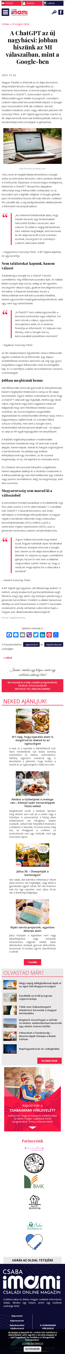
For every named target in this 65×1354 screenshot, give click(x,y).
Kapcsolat (17, 1315)
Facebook (60, 12)
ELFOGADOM (33, 1349)
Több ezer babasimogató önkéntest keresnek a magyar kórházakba (38, 1010)
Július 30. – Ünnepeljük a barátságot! (32, 873)
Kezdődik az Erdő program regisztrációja (35, 997)
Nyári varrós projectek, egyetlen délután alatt (32, 929)
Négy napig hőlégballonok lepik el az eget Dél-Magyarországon (40, 984)
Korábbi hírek (50, 1060)
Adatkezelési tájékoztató (17, 1327)
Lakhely (51, 3)
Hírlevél (9, 3)
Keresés (54, 12)
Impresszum (17, 1320)
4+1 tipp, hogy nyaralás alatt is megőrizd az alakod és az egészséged (32, 740)
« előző (7, 657)
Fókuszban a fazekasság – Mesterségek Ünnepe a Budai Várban (37, 1036)
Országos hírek (20, 24)
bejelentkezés (54, 644)
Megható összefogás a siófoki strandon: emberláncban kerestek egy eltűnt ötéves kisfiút (40, 1023)
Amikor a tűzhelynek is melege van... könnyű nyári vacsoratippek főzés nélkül (32, 803)
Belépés (30, 3)
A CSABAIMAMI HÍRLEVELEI (48, 1327)
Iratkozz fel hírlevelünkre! (32, 688)
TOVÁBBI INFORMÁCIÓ (32, 1343)
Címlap (5, 24)
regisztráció (31, 644)
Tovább (32, 962)
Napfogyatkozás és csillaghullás (39, 1048)
